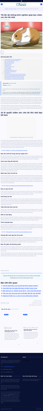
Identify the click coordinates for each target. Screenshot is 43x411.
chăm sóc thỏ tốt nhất (37, 300)
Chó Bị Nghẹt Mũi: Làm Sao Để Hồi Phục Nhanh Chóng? (20, 285)
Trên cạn (14, 8)
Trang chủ (6, 8)
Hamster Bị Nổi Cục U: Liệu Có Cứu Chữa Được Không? (20, 296)
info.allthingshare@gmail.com (9, 366)
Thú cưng (10, 8)
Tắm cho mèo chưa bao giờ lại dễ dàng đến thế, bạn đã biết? (22, 293)
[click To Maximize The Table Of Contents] (2, 52)
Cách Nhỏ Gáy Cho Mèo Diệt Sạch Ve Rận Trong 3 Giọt (20, 288)
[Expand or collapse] (2, 54)
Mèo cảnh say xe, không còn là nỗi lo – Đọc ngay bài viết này (22, 290)
